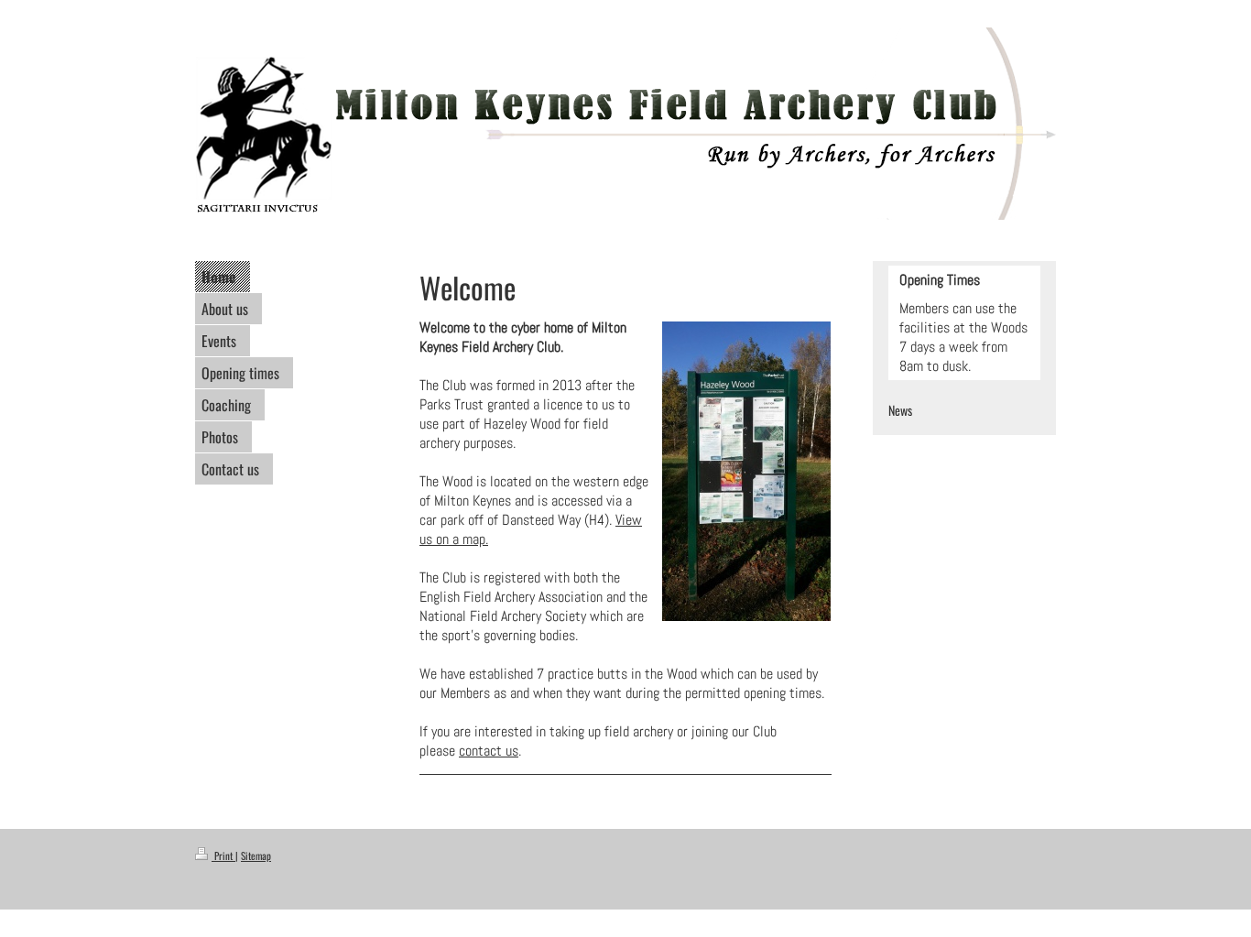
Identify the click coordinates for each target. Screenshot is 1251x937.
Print (223, 855)
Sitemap (256, 855)
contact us (488, 750)
